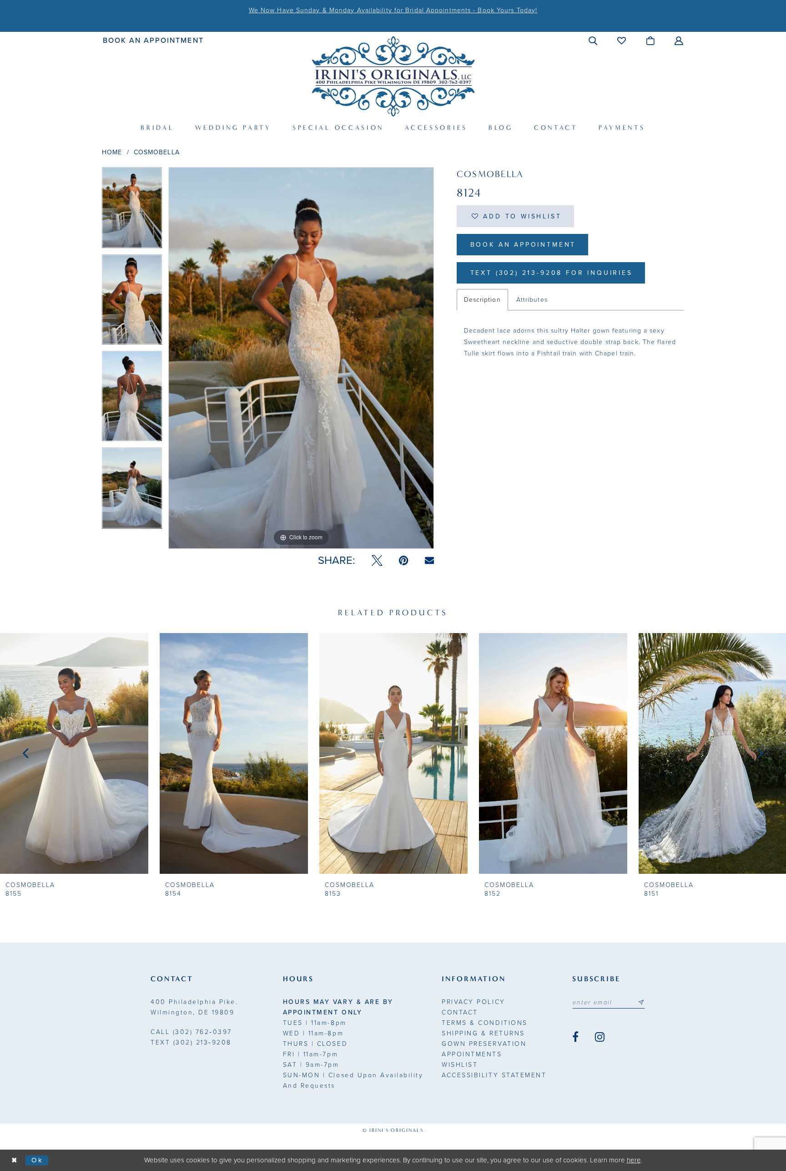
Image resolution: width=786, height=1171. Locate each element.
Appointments (472, 1054)
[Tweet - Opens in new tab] (377, 560)
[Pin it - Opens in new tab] (403, 560)
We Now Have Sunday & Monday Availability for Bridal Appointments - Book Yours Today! (393, 10)
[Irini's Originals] (393, 76)
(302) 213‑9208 (191, 1042)
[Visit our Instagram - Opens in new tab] (600, 1037)
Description (482, 300)
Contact (460, 1012)
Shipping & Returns (483, 1033)
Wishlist (460, 1065)
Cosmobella (157, 152)
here (634, 1160)
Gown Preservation (484, 1044)
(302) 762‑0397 (191, 1032)
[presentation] (74, 753)
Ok (37, 1160)
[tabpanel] (132, 211)
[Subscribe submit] (641, 1003)
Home (112, 152)
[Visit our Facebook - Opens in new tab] (575, 1037)
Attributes (532, 300)
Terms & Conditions (484, 1023)
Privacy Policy (473, 1002)
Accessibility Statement (494, 1075)
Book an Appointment (523, 244)
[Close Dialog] (14, 1160)
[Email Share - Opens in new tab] (429, 560)
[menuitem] (153, 40)
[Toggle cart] (650, 40)
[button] (593, 40)
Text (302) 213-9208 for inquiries (551, 273)
